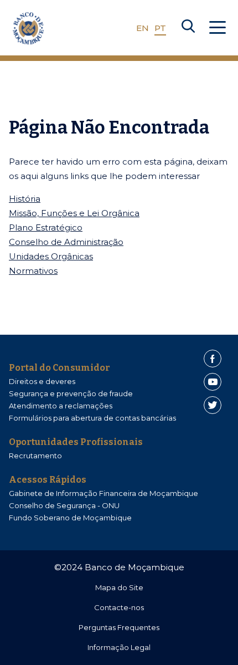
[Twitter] (212, 405)
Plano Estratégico (45, 227)
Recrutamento (35, 455)
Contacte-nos (119, 607)
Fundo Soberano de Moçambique (70, 517)
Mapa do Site (119, 587)
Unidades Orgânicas (51, 256)
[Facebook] (212, 358)
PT (160, 28)
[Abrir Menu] (217, 28)
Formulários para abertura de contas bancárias (92, 417)
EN (142, 28)
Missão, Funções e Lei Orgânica (74, 213)
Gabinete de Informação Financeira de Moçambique (103, 493)
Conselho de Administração (66, 242)
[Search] (188, 28)
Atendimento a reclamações (60, 405)
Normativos (33, 270)
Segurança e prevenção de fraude (71, 393)
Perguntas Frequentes (119, 627)
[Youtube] (212, 382)
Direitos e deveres (42, 381)
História (24, 198)
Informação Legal (119, 647)
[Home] (28, 28)
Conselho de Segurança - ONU (64, 505)
